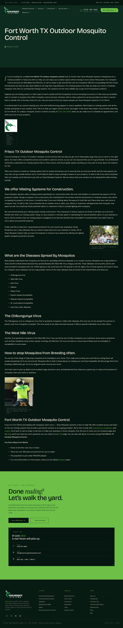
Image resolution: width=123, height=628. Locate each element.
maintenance (98, 428)
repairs (7, 431)
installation (107, 428)
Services (40, 8)
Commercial (51, 8)
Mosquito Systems (28, 8)
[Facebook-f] (7, 616)
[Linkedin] (15, 616)
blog (9, 434)
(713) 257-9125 (90, 10)
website (61, 460)
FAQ (61, 434)
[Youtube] (20, 616)
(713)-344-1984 (64, 111)
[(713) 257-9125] (81, 10)
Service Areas (63, 8)
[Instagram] (11, 616)
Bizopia (58, 623)
